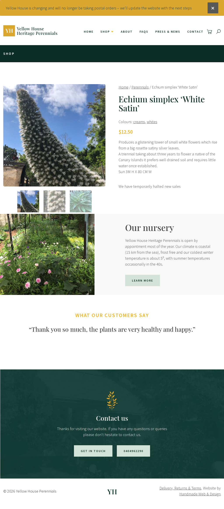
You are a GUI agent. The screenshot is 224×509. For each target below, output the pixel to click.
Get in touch (93, 451)
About (127, 32)
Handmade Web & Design (200, 494)
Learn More (142, 280)
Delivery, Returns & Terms (180, 488)
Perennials (140, 87)
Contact (195, 32)
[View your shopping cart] (210, 32)
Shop (105, 32)
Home (88, 32)
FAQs (144, 32)
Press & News (167, 32)
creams (139, 121)
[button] (99, 91)
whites (152, 121)
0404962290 (133, 451)
